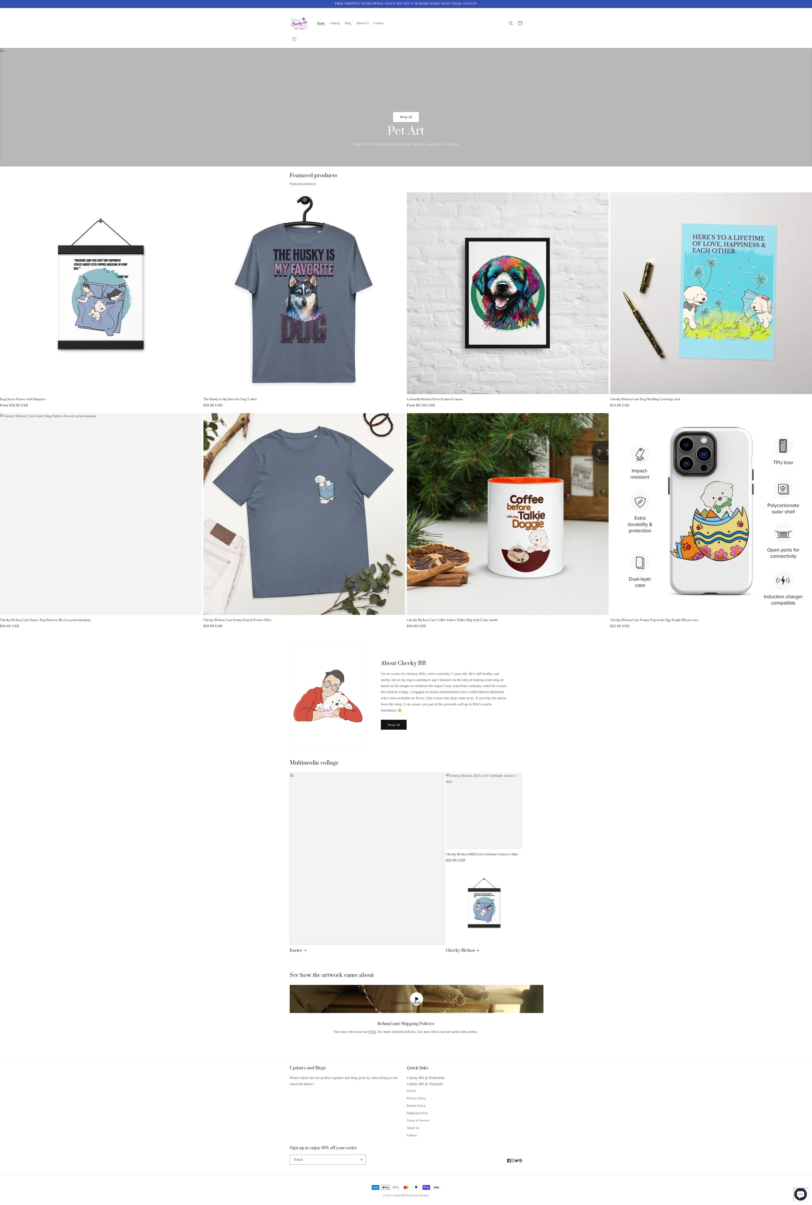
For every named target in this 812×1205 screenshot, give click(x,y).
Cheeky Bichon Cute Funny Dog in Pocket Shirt (237, 620)
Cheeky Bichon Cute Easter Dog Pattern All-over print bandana (45, 620)
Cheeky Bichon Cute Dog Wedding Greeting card (645, 399)
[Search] (511, 23)
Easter (296, 950)
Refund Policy (416, 1105)
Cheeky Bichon (460, 950)
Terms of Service (418, 1120)
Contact (412, 1135)
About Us (413, 1128)
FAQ (372, 1032)
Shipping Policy (417, 1113)
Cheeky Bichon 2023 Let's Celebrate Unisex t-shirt (482, 854)
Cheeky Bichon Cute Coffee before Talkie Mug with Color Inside (452, 620)
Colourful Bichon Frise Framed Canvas (435, 399)
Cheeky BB (399, 1195)
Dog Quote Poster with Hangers (22, 399)
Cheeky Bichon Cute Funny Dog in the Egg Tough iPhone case (654, 620)
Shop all (406, 117)
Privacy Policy (416, 1098)
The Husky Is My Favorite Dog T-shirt (230, 399)
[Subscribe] (361, 1160)
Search (411, 1090)
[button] (294, 39)
